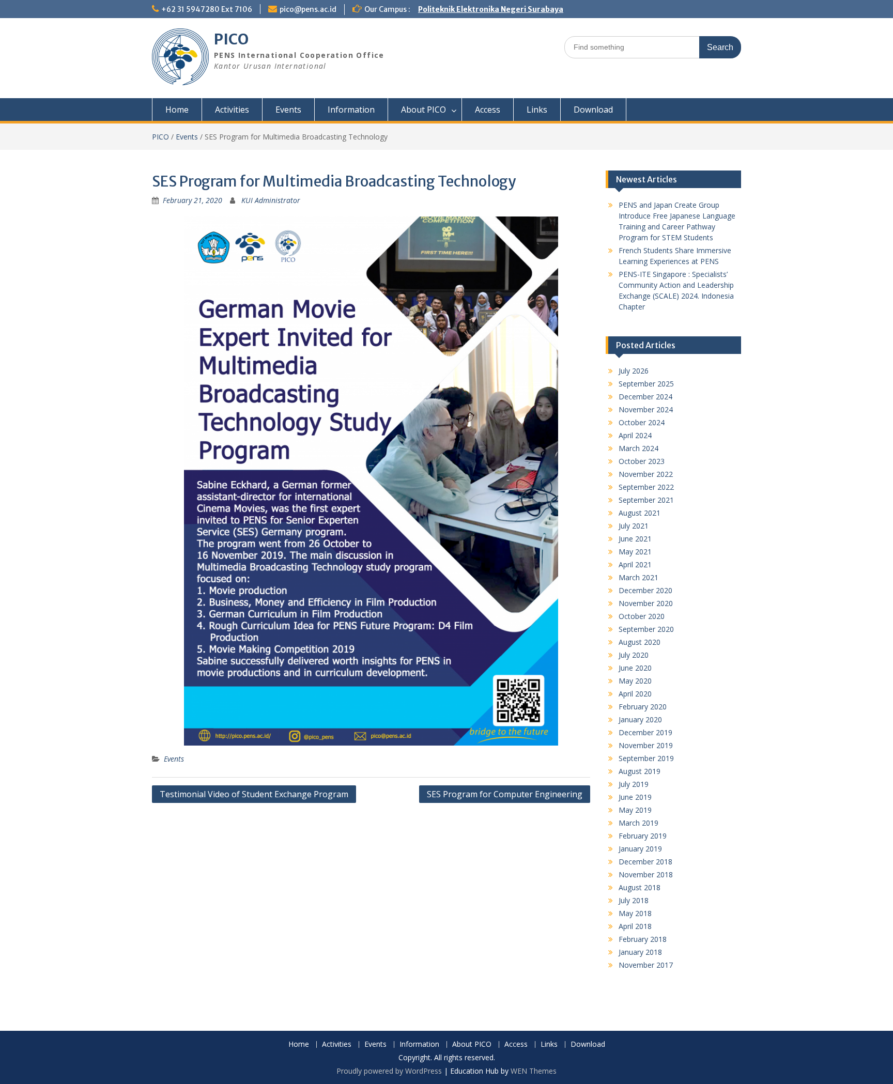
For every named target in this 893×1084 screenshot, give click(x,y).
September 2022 (646, 487)
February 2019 (643, 836)
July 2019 (634, 784)
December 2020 (645, 590)
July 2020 (634, 655)
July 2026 (634, 371)
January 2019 (640, 849)
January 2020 (640, 719)
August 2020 (639, 642)
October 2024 (642, 422)
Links (537, 109)
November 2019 (646, 745)
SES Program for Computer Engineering (504, 794)
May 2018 (635, 913)
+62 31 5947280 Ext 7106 (206, 9)
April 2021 (635, 564)
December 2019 (645, 732)
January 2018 (640, 952)
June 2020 (635, 668)
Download (593, 109)
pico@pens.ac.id (308, 9)
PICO (231, 39)
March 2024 (638, 448)
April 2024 (635, 435)
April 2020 (635, 694)
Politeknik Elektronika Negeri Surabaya (490, 9)
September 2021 (646, 500)
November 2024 (646, 409)
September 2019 (646, 758)
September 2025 (646, 384)
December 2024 (645, 396)
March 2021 (638, 577)
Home (177, 109)
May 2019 (635, 810)
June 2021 (635, 539)
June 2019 (635, 797)
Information (351, 109)
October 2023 (642, 461)
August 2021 (639, 513)
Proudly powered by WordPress (389, 1071)
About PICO (423, 109)
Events (288, 109)
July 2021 (634, 526)
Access (487, 109)
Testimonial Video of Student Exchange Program (254, 794)
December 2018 (645, 861)
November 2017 (646, 965)
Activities (232, 109)
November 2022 (646, 474)
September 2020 (646, 629)
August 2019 (639, 771)
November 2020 (646, 603)
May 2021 (635, 551)
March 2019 (638, 823)
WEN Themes (534, 1071)
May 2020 (635, 681)
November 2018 (646, 874)
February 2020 (643, 706)
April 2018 (635, 926)
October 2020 (642, 616)
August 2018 (639, 887)
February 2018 (643, 939)
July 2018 (634, 900)
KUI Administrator (270, 200)
